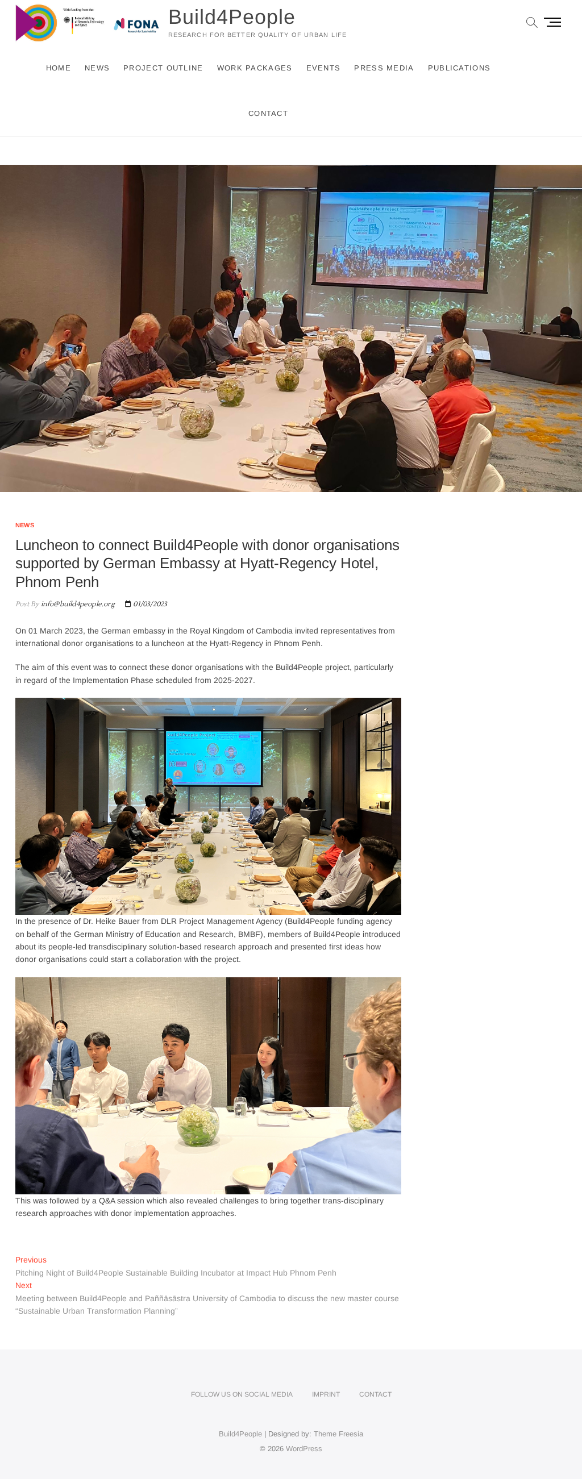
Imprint (326, 1394)
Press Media (384, 68)
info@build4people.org (76, 604)
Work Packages (255, 68)
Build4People (232, 16)
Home (58, 68)
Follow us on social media (242, 1394)
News (97, 68)
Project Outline (163, 68)
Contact (268, 113)
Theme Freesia (338, 1434)
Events (323, 68)
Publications (459, 68)
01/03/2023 (149, 604)
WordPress (304, 1448)
